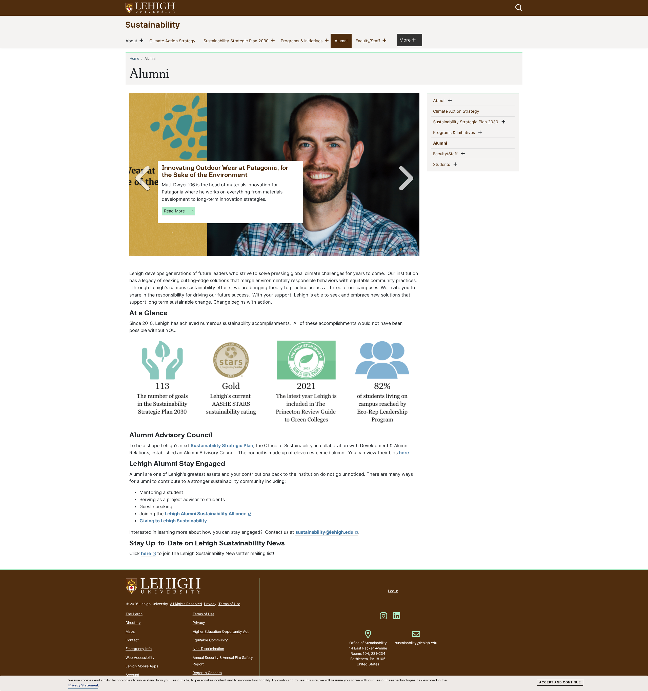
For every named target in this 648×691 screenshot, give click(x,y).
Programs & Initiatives (303, 41)
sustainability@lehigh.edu (324, 532)
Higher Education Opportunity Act (221, 631)
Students (442, 164)
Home (134, 58)
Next (405, 178)
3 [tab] (360, 249)
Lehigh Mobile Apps (142, 666)
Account (132, 674)
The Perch (134, 613)
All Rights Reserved (186, 603)
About (132, 41)
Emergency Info (139, 648)
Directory (133, 622)
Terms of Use (229, 603)
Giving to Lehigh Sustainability (173, 521)
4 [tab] (370, 249)
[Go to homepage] (190, 586)
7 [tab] (400, 249)
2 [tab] (350, 249)
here (404, 452)
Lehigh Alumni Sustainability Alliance (206, 513)
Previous (143, 178)
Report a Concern (207, 672)
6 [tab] (390, 249)
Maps (130, 631)
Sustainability (152, 24)
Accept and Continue (560, 682)
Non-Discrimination (208, 648)
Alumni (342, 41)
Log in (393, 590)
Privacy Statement (83, 685)
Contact (132, 640)
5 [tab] (380, 249)
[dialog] (324, 683)
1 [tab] (339, 249)
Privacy (210, 603)
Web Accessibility (140, 657)
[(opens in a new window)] (150, 8)
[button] (518, 8)
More (407, 39)
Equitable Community (210, 640)
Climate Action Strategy (173, 41)
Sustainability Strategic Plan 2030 (237, 41)
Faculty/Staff (369, 41)
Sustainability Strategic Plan (222, 445)
